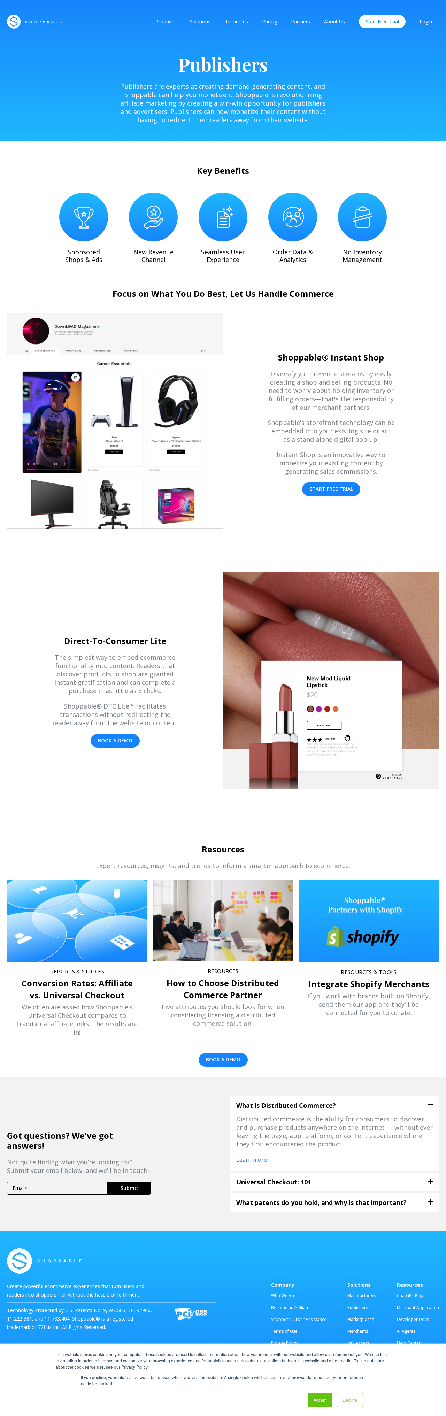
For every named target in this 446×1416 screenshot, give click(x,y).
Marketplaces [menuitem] (360, 1319)
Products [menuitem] (165, 21)
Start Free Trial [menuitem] (382, 21)
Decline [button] (350, 1400)
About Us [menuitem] (334, 21)
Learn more (251, 1159)
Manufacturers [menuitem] (361, 1296)
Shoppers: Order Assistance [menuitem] (298, 1319)
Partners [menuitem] (300, 21)
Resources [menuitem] (236, 21)
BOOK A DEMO (115, 740)
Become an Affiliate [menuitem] (290, 1307)
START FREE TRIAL (331, 489)
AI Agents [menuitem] (406, 1331)
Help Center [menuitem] (409, 1343)
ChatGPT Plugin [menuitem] (412, 1296)
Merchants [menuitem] (357, 1331)
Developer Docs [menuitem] (413, 1319)
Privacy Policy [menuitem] (284, 1343)
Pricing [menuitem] (269, 21)
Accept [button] (320, 1400)
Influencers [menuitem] (358, 1343)
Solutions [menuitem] (200, 21)
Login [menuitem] (426, 21)
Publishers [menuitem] (357, 1307)
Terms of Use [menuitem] (284, 1331)
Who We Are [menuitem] (283, 1296)
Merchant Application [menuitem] (418, 1307)
